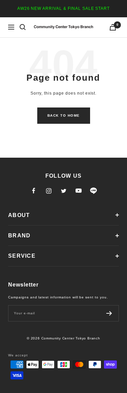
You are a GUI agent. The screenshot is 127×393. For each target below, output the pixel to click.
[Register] (109, 313)
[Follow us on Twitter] (63, 191)
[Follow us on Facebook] (33, 191)
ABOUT (19, 215)
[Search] (23, 27)
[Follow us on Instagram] (48, 191)
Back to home (63, 115)
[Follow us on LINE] (93, 191)
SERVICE (22, 256)
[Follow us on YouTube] (78, 191)
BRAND (19, 235)
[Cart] (112, 27)
